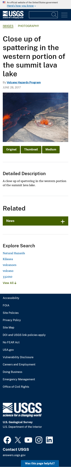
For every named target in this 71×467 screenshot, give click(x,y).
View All (8, 283)
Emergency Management (19, 379)
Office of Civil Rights (16, 386)
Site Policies (11, 312)
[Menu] (64, 15)
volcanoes (9, 265)
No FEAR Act (11, 342)
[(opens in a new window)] (7, 439)
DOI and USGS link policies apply (24, 335)
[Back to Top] (58, 454)
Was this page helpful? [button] (40, 463)
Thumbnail (31, 149)
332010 (7, 276)
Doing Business (12, 372)
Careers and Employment (19, 364)
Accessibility (11, 298)
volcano (8, 271)
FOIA (6, 305)
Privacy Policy (12, 320)
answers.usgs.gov (14, 455)
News (10, 221)
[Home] (13, 17)
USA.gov (8, 349)
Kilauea (8, 259)
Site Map (8, 327)
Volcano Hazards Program (24, 82)
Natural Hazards (14, 253)
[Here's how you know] (35, 4)
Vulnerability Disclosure (18, 357)
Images (8, 26)
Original (11, 149)
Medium (50, 149)
